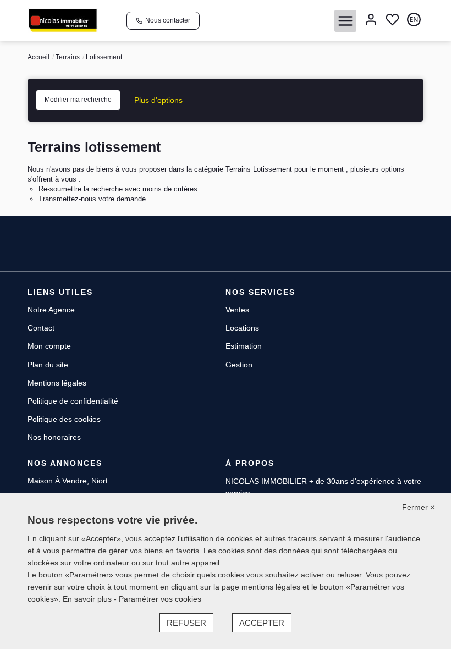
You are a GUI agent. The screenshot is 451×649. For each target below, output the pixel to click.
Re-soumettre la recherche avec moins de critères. (119, 189)
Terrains (68, 57)
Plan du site (48, 364)
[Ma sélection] (392, 21)
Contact (41, 327)
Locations (242, 327)
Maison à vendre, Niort (68, 480)
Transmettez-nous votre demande (92, 199)
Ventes (237, 309)
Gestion (239, 364)
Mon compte (49, 346)
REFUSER (186, 623)
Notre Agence (51, 309)
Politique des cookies (64, 419)
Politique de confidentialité (73, 401)
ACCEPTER (261, 623)
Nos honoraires (54, 437)
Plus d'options (158, 100)
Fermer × (418, 507)
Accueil (39, 57)
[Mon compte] (371, 21)
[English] (414, 21)
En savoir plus (88, 599)
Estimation (244, 346)
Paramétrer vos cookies (160, 599)
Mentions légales (57, 382)
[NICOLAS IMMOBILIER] (63, 19)
